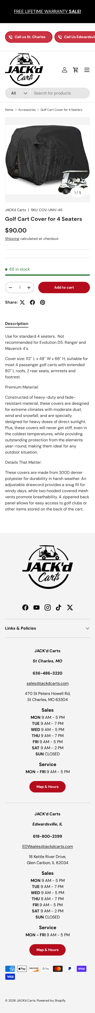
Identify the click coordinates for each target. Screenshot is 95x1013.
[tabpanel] (47, 422)
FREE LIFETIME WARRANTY (47, 11)
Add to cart (64, 287)
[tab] (16, 323)
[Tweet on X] (22, 302)
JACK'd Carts (15, 210)
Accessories (27, 110)
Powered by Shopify (51, 1001)
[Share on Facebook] (32, 302)
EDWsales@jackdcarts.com (47, 846)
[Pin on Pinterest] (42, 302)
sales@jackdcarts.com (48, 683)
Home (9, 110)
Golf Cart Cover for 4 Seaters (61, 110)
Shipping (12, 238)
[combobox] (47, 93)
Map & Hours (47, 786)
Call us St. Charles (30, 37)
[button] (75, 69)
